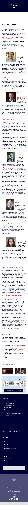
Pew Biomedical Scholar (8, 265)
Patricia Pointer (10, 357)
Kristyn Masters (6, 136)
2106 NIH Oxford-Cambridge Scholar (11, 295)
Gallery (9, 370)
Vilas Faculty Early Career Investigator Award (13, 223)
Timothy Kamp (20, 349)
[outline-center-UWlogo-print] (14, 494)
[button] (3, 371)
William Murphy (19, 156)
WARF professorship (7, 77)
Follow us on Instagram (14, 390)
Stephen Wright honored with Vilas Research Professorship (18, 370)
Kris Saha (22, 320)
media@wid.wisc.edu (15, 488)
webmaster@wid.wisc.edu (11, 409)
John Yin (17, 202)
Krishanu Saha (8, 354)
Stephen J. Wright (19, 97)
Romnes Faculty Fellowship (8, 119)
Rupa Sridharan (21, 241)
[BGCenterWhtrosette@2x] (14, 475)
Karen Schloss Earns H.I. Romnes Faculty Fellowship (5, 370)
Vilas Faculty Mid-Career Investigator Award (14, 38)
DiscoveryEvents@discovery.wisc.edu (13, 413)
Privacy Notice (7, 490)
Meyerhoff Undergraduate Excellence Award (13, 297)
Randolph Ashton (15, 346)
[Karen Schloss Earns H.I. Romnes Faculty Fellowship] (7, 371)
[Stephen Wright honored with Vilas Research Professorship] (20, 371)
